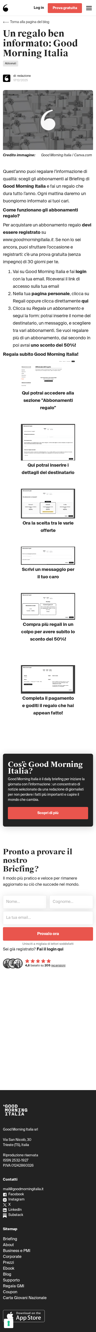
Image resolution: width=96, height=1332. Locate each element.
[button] (89, 8)
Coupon (10, 1292)
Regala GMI (13, 1286)
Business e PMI (16, 1251)
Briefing (10, 1239)
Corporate (12, 1257)
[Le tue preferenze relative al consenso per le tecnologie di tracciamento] (8, 1323)
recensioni (58, 965)
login (81, 272)
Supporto (11, 1280)
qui (84, 301)
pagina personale (51, 294)
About (8, 1245)
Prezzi (8, 1263)
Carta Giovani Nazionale (25, 1298)
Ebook (8, 1269)
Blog (7, 1275)
